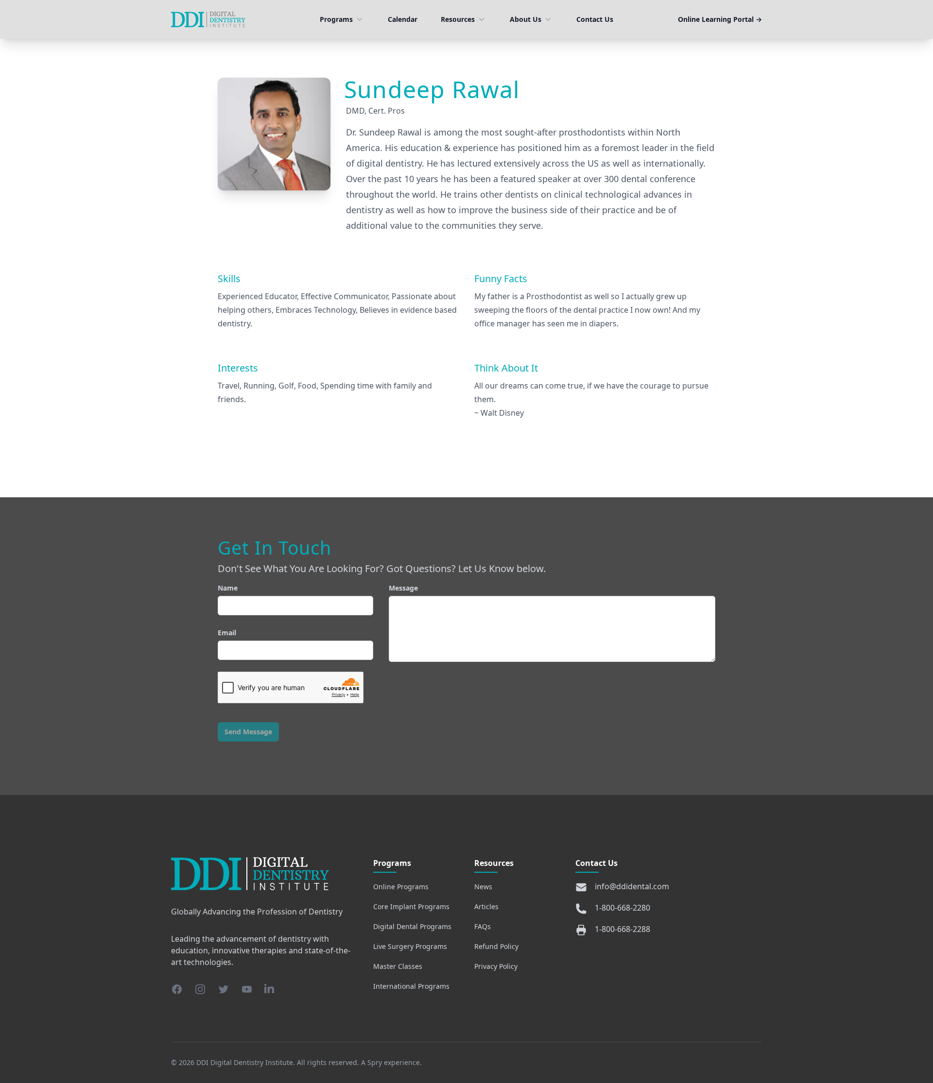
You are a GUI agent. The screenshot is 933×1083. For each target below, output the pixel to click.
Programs (336, 19)
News (483, 886)
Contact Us (594, 19)
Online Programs (401, 886)
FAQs (482, 926)
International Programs (411, 986)
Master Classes (397, 966)
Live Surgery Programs (410, 946)
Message (403, 587)
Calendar (402, 19)
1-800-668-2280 (622, 907)
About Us (525, 19)
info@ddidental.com (632, 886)
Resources (458, 19)
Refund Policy (496, 946)
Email (227, 632)
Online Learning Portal (720, 19)
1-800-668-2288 (622, 929)
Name (228, 587)
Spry (374, 1062)
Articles (486, 906)
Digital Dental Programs (412, 926)
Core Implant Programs (411, 906)
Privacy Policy (496, 966)
